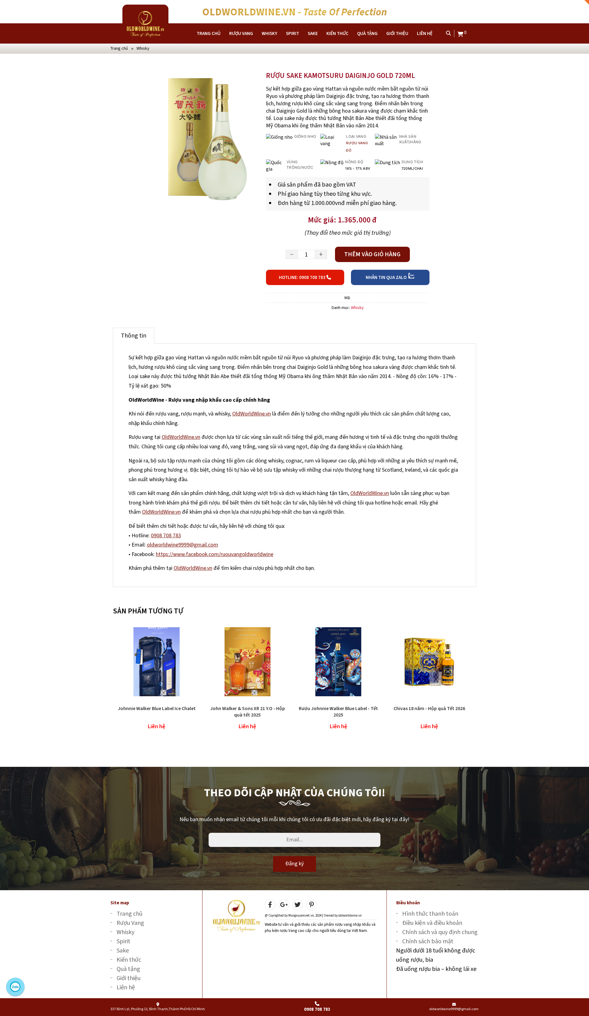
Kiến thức (337, 33)
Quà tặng (367, 33)
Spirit (292, 33)
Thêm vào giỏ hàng (372, 254)
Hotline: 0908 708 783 (302, 277)
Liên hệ (425, 33)
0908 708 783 (166, 535)
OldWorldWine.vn (251, 413)
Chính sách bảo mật (427, 941)
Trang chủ (209, 33)
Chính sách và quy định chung (440, 932)
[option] (205, 138)
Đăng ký (294, 863)
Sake (313, 33)
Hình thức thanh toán (430, 914)
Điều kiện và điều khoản (432, 923)
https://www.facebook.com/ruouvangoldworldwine (214, 554)
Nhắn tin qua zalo (386, 277)
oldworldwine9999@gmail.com (182, 544)
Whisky (269, 33)
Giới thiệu (397, 33)
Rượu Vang (241, 33)
